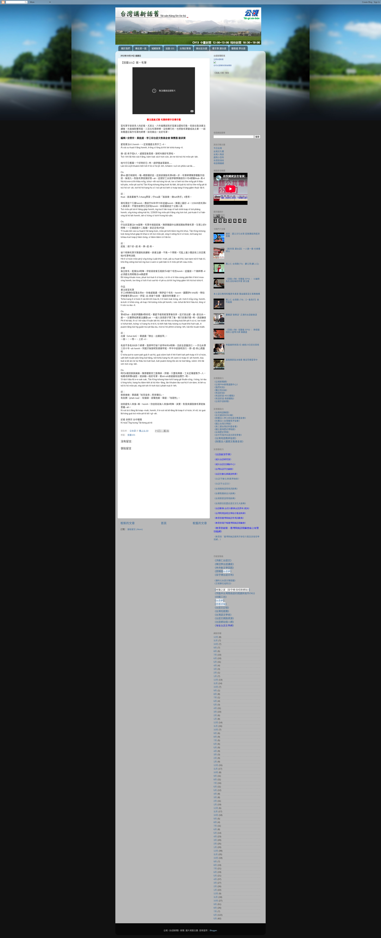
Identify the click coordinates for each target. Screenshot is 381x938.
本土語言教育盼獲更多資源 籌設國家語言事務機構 (237, 294)
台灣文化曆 (219, 151)
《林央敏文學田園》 (224, 567)
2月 (215, 673)
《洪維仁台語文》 (223, 560)
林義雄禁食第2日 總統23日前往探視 (242, 345)
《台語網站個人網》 (224, 621)
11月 (216, 640)
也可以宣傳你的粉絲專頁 (223, 65)
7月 (215, 655)
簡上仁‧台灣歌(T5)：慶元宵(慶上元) (242, 264)
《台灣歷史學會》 (222, 432)
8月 (215, 651)
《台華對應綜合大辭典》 (225, 493)
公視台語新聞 (218, 59)
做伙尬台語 (201, 48)
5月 (215, 662)
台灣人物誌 (219, 154)
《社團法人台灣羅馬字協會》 (227, 421)
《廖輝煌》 (223, 571)
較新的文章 (128, 523)
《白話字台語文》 (222, 484)
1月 (215, 676)
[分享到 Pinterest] (167, 430)
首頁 (164, 523)
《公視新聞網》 (221, 382)
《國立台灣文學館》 (223, 424)
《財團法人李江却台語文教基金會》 (230, 418)
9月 (215, 648)
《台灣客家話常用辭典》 (225, 498)
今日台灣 (218, 148)
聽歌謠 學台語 (238, 48)
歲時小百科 (219, 157)
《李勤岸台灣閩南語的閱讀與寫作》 (235, 593)
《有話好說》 (220, 393)
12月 (216, 637)
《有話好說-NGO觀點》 (225, 396)
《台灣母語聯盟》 (222, 412)
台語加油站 (219, 160)
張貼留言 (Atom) (135, 529)
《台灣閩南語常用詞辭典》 (226, 489)
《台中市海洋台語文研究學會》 (228, 435)
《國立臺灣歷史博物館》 (225, 429)
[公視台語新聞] (215, 62)
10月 (216, 644)
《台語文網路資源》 (224, 618)
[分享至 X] (162, 430)
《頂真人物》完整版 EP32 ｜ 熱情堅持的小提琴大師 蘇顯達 (243, 331)
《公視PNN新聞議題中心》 (226, 384)
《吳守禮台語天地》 (224, 574)
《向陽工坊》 (221, 596)
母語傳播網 (219, 163)
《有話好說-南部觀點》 (224, 398)
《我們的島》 (220, 387)
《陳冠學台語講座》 (224, 564)
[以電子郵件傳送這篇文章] (156, 430)
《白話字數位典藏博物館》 (227, 479)
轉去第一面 (140, 48)
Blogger (213, 930)
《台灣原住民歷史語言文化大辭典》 (230, 503)
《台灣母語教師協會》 (225, 438)
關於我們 (125, 48)
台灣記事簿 (185, 48)
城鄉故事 (156, 48)
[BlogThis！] (159, 430)
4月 (215, 665)
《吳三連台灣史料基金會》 (226, 426)
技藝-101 (170, 48)
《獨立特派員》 (221, 390)
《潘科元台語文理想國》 (225, 580)
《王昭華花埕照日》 (223, 583)
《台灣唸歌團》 (222, 611)
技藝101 (131, 435)
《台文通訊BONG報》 (224, 415)
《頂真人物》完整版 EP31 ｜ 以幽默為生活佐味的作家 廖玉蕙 (243, 280)
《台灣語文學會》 (223, 614)
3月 (215, 669)
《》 (219, 600)
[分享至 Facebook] (164, 430)
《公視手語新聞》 (222, 401)
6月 (215, 658)
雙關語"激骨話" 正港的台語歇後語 (241, 315)
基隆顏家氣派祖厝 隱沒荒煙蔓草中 (242, 360)
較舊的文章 (200, 523)
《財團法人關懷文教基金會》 (229, 441)
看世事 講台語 (219, 48)
